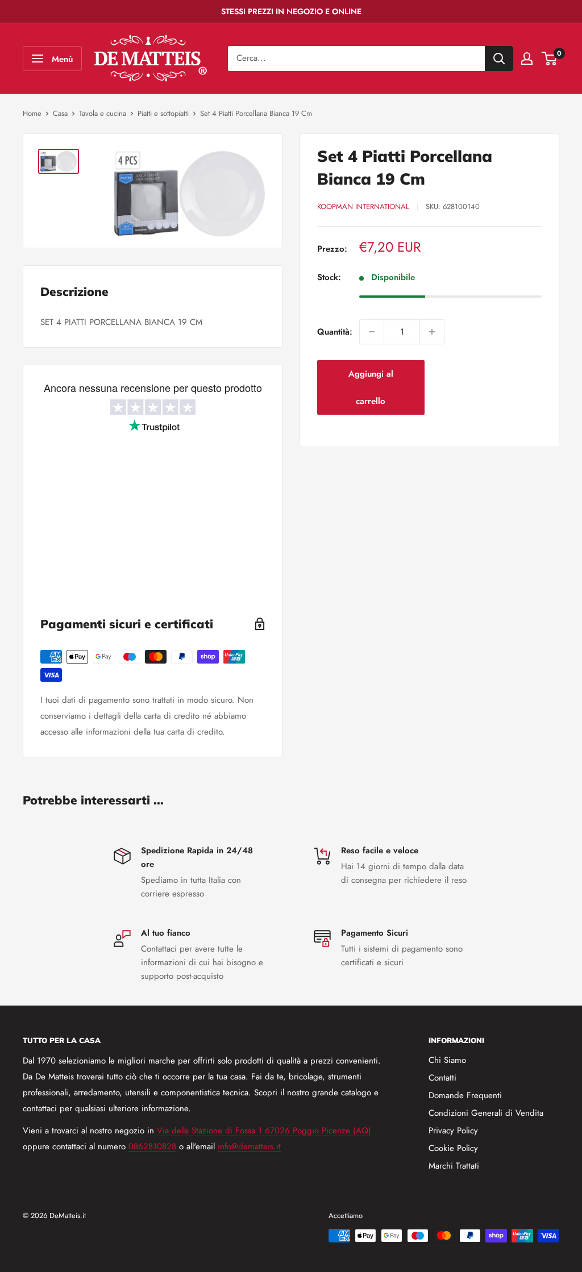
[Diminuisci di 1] (372, 332)
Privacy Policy (453, 1130)
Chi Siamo (447, 1060)
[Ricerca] (499, 58)
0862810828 (152, 1146)
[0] (550, 58)
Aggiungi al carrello (370, 387)
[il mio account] (527, 58)
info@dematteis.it (249, 1146)
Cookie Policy (453, 1148)
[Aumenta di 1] (432, 332)
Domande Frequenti (465, 1095)
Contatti (442, 1077)
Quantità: (334, 332)
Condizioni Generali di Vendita (486, 1113)
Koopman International (363, 206)
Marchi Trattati (454, 1166)
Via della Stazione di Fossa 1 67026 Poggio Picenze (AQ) (264, 1130)
